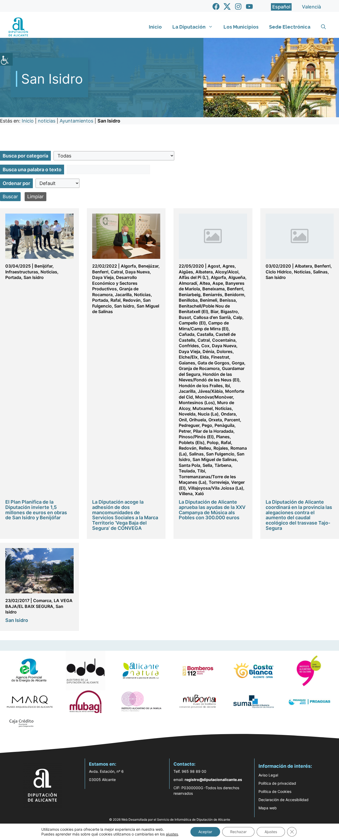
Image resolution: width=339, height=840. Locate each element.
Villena (186, 493)
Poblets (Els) (191, 442)
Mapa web (267, 808)
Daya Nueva (137, 271)
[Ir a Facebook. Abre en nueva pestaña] (216, 6)
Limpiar (35, 196)
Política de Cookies (274, 791)
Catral (117, 271)
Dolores (225, 351)
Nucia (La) (208, 414)
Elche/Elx (188, 357)
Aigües (186, 271)
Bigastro (229, 311)
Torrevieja (219, 482)
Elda (204, 357)
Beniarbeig (189, 294)
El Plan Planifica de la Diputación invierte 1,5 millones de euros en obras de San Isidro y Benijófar (36, 509)
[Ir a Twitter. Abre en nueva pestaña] (227, 6)
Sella (207, 465)
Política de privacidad (277, 783)
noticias (46, 121)
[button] (323, 27)
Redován (132, 300)
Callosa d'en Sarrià (212, 317)
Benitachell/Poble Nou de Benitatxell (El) (204, 308)
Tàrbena (223, 465)
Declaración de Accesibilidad (283, 799)
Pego (207, 425)
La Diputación (189, 27)
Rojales (220, 448)
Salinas (196, 454)
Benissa (228, 300)
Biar (214, 311)
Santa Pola (189, 465)
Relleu (205, 448)
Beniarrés (212, 294)
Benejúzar (148, 266)
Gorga (238, 362)
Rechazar (238, 831)
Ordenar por (16, 183)
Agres (228, 266)
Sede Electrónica (289, 27)
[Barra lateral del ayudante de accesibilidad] (6, 59)
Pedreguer (189, 425)
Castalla (205, 334)
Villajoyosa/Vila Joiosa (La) (215, 488)
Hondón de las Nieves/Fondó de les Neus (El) (209, 377)
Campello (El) (192, 323)
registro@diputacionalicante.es (213, 779)
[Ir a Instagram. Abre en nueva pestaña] (238, 6)
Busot (185, 317)
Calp (237, 317)
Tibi (201, 470)
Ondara (228, 414)
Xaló (199, 493)
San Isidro (34, 277)
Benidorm (234, 294)
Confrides (189, 345)
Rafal (115, 300)
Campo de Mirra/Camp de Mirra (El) (204, 325)
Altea (204, 283)
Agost (214, 266)
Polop (212, 442)
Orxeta (215, 419)
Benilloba (188, 300)
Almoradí (188, 283)
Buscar (10, 196)
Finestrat (220, 357)
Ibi (227, 385)
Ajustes (271, 831)
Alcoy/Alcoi (226, 271)
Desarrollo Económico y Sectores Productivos (114, 283)
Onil (183, 419)
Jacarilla (123, 294)
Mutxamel (203, 408)
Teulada (187, 470)
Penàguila (224, 425)
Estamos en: (102, 764)
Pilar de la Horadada (213, 431)
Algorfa (128, 266)
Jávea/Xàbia (210, 391)
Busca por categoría (25, 156)
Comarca (42, 600)
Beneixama (213, 288)
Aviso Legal (268, 775)
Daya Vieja (103, 277)
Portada (13, 277)
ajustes (172, 834)
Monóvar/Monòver (214, 397)
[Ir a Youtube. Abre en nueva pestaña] (249, 6)
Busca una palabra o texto (32, 169)
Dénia (208, 351)
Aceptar (205, 831)
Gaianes (187, 362)
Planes (223, 436)
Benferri (100, 271)
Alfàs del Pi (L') (193, 277)
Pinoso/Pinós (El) (196, 436)
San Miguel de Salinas (215, 459)
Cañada (186, 334)
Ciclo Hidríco (279, 271)
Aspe (217, 283)
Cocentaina (223, 340)
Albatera (204, 271)
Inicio (155, 27)
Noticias (49, 271)
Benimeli (208, 300)
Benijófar (43, 266)
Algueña (236, 277)
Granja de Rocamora (199, 368)
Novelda (187, 414)
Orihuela (197, 419)
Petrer (185, 431)
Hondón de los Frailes (201, 385)
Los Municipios (241, 27)
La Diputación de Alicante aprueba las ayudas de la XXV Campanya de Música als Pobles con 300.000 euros (212, 509)
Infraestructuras (21, 271)
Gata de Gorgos (213, 362)
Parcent (232, 419)
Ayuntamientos (76, 121)
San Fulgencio (220, 454)
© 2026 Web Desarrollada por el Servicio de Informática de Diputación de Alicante (169, 819)
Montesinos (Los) (197, 402)
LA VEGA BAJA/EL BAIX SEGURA (39, 603)
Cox (205, 345)
